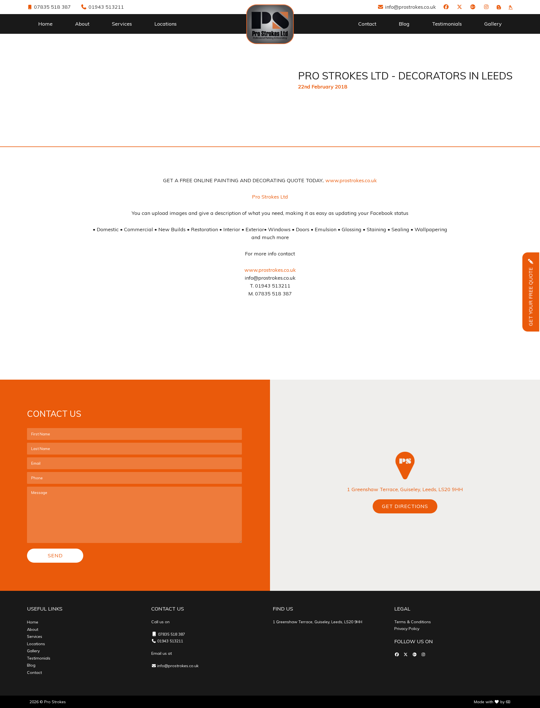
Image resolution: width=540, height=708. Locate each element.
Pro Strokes (55, 701)
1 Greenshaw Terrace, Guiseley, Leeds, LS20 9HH (405, 489)
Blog (404, 24)
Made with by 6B (492, 701)
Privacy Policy (406, 628)
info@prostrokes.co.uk (410, 7)
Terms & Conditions (412, 621)
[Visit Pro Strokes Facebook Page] (446, 7)
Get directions (405, 506)
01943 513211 (105, 7)
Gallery (493, 24)
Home (45, 24)
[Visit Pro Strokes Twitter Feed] (459, 7)
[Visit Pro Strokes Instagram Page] (486, 7)
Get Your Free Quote (530, 189)
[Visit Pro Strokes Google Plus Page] (473, 7)
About (82, 24)
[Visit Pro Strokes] (498, 7)
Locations (165, 24)
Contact (367, 24)
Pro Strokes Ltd (270, 196)
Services (122, 24)
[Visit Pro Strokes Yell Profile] (510, 7)
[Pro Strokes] (270, 24)
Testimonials (447, 24)
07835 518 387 (52, 7)
